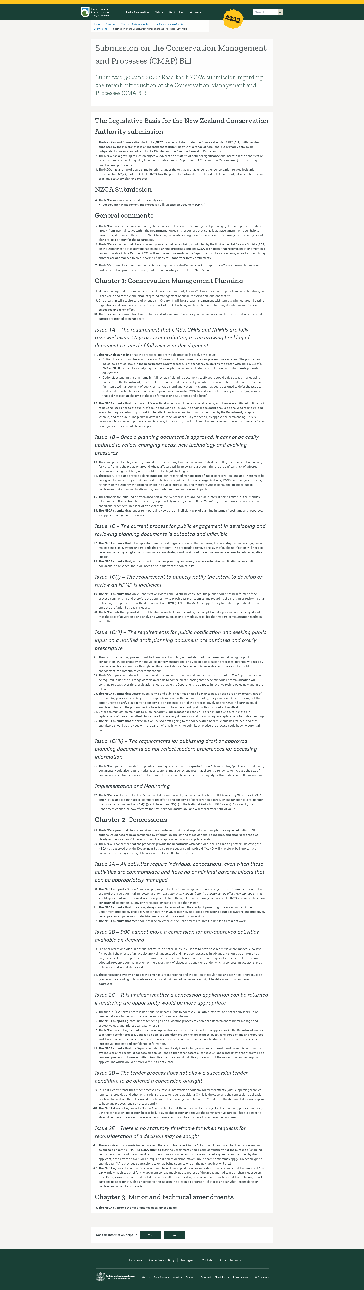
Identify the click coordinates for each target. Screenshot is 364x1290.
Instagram (188, 1260)
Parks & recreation (137, 12)
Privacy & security (242, 1276)
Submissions (100, 28)
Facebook (135, 1260)
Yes (150, 1235)
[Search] (280, 12)
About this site (222, 1276)
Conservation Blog (161, 1260)
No (174, 1235)
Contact (190, 1276)
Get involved (176, 12)
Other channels (230, 1260)
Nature (159, 12)
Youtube (207, 1260)
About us (110, 23)
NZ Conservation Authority (169, 23)
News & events (161, 1276)
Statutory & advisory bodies (135, 23)
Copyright (206, 1276)
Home (97, 23)
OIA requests (262, 1276)
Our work (195, 12)
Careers (146, 1276)
